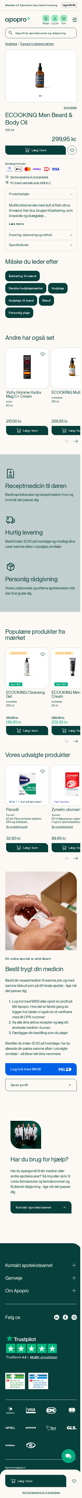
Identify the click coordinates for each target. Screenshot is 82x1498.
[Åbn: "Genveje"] (41, 1278)
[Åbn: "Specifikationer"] (41, 245)
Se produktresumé (17, 826)
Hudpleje (11, 44)
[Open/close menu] (74, 20)
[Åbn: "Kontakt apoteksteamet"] (41, 1265)
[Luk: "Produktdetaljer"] (41, 194)
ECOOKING (70, 107)
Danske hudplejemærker (37, 44)
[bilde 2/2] (42, 96)
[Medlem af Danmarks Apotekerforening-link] (69, 5)
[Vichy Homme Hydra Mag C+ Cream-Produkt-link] (27, 391)
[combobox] (41, 33)
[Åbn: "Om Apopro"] (41, 1290)
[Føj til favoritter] (74, 1481)
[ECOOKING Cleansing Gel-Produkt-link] (27, 691)
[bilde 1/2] (40, 96)
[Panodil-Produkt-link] (27, 808)
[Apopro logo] (17, 20)
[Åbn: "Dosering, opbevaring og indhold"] (41, 235)
